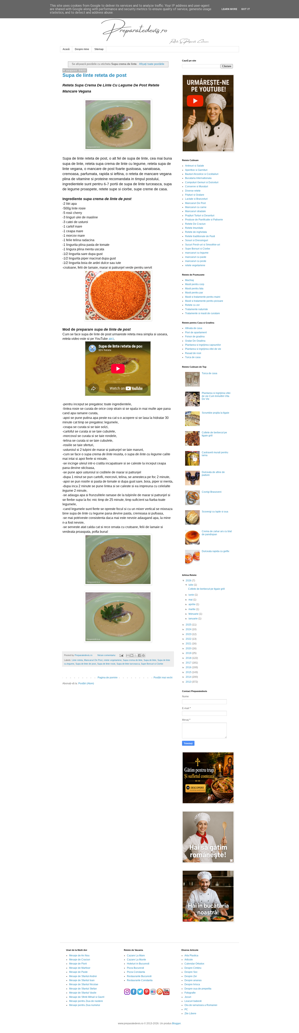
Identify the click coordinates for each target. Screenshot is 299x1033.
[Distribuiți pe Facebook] (139, 655)
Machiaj (189, 280)
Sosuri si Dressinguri (196, 240)
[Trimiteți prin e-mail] (128, 655)
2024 (189, 629)
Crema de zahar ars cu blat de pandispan (217, 533)
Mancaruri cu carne (195, 207)
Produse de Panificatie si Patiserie (204, 219)
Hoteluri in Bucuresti (138, 963)
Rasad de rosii (193, 353)
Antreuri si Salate (194, 165)
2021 (189, 643)
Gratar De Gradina (195, 340)
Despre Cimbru (192, 968)
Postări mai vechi (163, 677)
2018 (189, 658)
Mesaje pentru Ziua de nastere (86, 1001)
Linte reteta (77, 660)
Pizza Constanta (136, 972)
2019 (189, 653)
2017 (189, 662)
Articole (188, 959)
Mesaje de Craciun (79, 959)
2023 (189, 634)
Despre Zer (190, 976)
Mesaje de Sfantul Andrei (83, 976)
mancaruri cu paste (195, 257)
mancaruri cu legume (196, 252)
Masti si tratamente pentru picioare (204, 301)
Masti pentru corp (194, 284)
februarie (194, 613)
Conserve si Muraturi (196, 186)
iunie (192, 594)
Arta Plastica (191, 955)
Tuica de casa (193, 357)
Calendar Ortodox (194, 963)
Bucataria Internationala (198, 178)
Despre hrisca (192, 984)
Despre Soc (191, 972)
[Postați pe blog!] (132, 655)
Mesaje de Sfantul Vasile (82, 992)
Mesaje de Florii (78, 963)
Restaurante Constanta (140, 980)
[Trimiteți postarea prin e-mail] (121, 655)
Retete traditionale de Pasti (200, 236)
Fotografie (190, 992)
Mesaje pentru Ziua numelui (84, 1005)
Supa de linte (150, 660)
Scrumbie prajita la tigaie (215, 412)
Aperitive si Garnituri (196, 170)
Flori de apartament (196, 332)
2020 (189, 648)
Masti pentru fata (194, 288)
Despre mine (82, 49)
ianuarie (193, 618)
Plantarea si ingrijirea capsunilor (203, 344)
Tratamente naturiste (196, 309)
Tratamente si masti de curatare (202, 313)
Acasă (66, 49)
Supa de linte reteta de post (94, 75)
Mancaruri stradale (195, 211)
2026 (189, 580)
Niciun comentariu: (106, 655)
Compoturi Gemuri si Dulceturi (201, 182)
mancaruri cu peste (195, 261)
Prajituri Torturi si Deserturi (199, 215)
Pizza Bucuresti (135, 968)
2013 (189, 681)
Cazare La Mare (136, 955)
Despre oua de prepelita (197, 988)
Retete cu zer (192, 305)
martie (192, 609)
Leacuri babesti (193, 1001)
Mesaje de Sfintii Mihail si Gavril (86, 997)
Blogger (176, 1023)
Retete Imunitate (194, 228)
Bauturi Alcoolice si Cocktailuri (201, 174)
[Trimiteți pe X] (136, 655)
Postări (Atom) (86, 683)
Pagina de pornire (108, 677)
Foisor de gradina (195, 336)
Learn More (229, 9)
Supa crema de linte (132, 660)
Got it (245, 9)
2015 (189, 672)
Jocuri (187, 997)
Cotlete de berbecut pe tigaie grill (206, 588)
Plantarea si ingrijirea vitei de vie (203, 349)
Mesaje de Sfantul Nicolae (83, 984)
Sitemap (99, 49)
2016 (189, 667)
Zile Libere (190, 1013)
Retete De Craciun (195, 223)
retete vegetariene (113, 660)
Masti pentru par (194, 292)
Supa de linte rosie (106, 664)
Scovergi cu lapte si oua (215, 511)
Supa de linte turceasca (128, 664)
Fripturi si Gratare (194, 194)
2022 (189, 638)
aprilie (192, 604)
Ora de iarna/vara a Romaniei (200, 1005)
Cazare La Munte (136, 959)
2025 (189, 624)
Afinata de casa (193, 328)
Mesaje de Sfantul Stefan (83, 988)
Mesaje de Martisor (79, 968)
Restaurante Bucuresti (139, 976)
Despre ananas (193, 980)
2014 (189, 677)
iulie (191, 584)
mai (191, 599)
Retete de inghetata (196, 232)
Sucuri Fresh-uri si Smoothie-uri (202, 244)
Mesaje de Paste (78, 972)
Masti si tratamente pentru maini (202, 296)
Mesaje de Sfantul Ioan (82, 980)
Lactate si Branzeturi (196, 198)
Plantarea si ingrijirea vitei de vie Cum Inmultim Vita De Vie (216, 396)
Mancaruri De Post (93, 660)
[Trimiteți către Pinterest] (143, 655)
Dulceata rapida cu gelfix (215, 551)
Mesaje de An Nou (79, 955)
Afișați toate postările (151, 63)
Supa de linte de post (85, 664)
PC (186, 1009)
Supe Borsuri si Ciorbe (152, 664)
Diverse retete (193, 190)
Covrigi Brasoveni (212, 491)
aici (111, 338)
